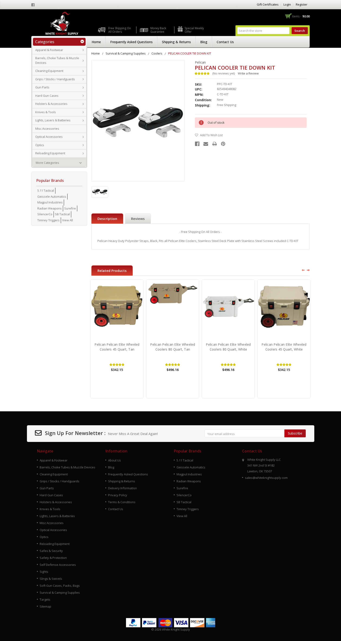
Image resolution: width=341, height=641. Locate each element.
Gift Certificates (268, 4)
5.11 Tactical (45, 190)
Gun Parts (42, 87)
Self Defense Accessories (58, 565)
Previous (301, 270)
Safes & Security (51, 551)
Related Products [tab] (112, 270)
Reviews (138, 218)
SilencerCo (44, 214)
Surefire (70, 208)
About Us (114, 460)
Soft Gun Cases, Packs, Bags (60, 585)
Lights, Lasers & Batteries (53, 120)
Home (96, 42)
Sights (44, 572)
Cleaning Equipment (49, 71)
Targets (45, 599)
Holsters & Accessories (51, 104)
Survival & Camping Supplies (126, 53)
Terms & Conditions (121, 502)
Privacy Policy (117, 495)
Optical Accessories (49, 137)
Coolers (156, 53)
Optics (39, 145)
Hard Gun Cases (46, 95)
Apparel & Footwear (49, 50)
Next (308, 270)
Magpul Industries (50, 202)
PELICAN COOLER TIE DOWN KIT (189, 53)
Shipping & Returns (176, 42)
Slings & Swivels (51, 579)
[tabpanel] (117, 339)
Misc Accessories (47, 128)
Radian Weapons (49, 208)
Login (287, 4)
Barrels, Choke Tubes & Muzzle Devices (57, 60)
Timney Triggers (48, 220)
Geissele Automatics (51, 196)
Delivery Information (122, 488)
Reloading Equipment (50, 153)
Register (301, 4)
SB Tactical (62, 214)
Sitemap (45, 606)
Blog (203, 42)
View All (67, 220)
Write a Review (248, 73)
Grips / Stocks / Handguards (55, 79)
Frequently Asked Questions (131, 42)
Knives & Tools (45, 112)
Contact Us (225, 42)
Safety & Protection (53, 558)
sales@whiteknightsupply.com (266, 478)
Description (107, 218)
